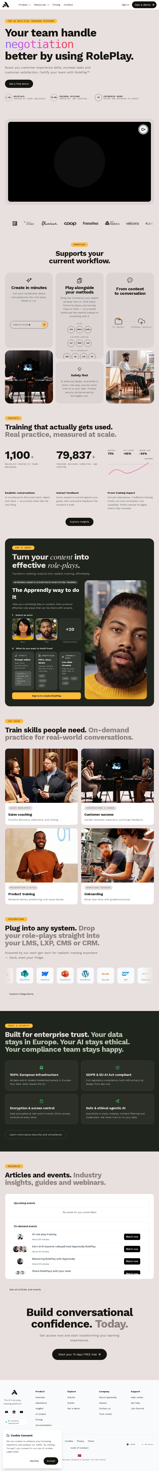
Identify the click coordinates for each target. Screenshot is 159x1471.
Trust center (105, 1414)
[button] (143, 129)
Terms (91, 1441)
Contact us (105, 1408)
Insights (39, 1408)
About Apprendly (108, 1397)
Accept (51, 1460)
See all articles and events (25, 1289)
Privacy (80, 1441)
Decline (34, 1460)
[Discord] (6, 1412)
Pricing (56, 4)
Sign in (125, 4)
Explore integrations (21, 993)
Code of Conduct (79, 1448)
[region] (79, 162)
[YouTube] (21, 1412)
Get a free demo (19, 83)
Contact (68, 4)
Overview (40, 1397)
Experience (41, 1403)
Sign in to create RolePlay (46, 696)
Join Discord (137, 1408)
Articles (71, 1397)
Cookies (69, 1441)
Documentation (44, 1425)
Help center (137, 1397)
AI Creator (41, 1414)
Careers (103, 1403)
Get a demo (73, 1408)
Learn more (12, 1451)
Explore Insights (79, 521)
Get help (135, 1403)
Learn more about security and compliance (35, 1134)
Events (70, 1403)
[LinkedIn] (14, 1412)
